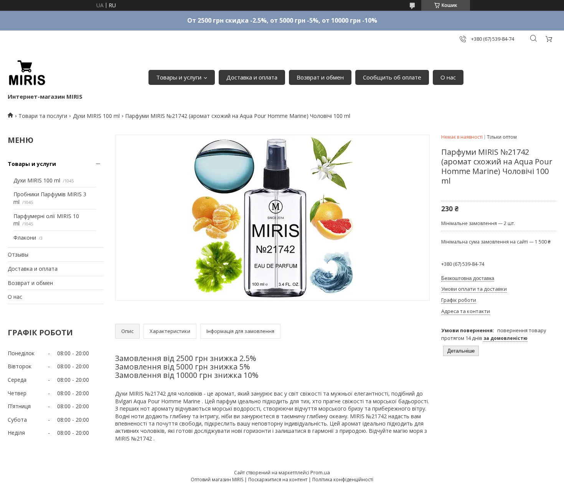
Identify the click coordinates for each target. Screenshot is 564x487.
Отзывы (18, 254)
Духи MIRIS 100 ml (96, 115)
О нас (448, 77)
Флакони (24, 237)
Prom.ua (320, 472)
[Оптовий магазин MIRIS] (27, 73)
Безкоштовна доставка (467, 278)
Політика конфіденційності (342, 479)
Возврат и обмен (320, 77)
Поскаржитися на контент (277, 479)
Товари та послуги (42, 115)
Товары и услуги (178, 77)
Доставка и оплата (251, 77)
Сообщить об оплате (392, 77)
